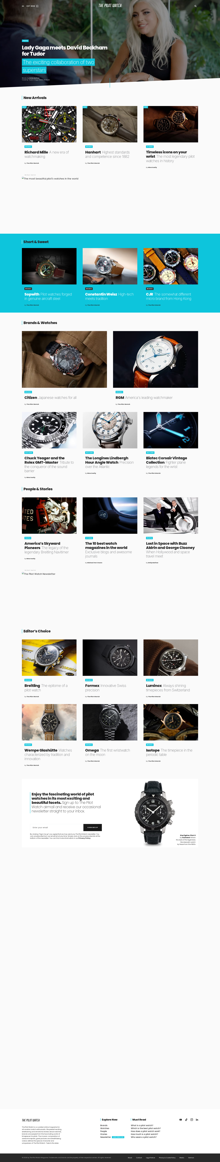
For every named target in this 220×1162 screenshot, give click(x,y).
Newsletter (111, 1137)
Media (182, 1157)
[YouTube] (180, 1119)
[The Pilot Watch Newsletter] (110, 595)
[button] (22, 6)
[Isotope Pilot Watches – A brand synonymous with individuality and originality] (170, 722)
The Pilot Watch (110, 6)
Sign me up (92, 827)
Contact (139, 1157)
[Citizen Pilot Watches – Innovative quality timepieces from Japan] (64, 359)
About (130, 1157)
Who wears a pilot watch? (143, 1137)
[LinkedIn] (197, 1119)
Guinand (186, 837)
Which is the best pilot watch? (146, 1128)
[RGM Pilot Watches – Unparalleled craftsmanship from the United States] (155, 359)
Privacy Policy (84, 838)
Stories (150, 147)
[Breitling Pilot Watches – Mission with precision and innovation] (49, 657)
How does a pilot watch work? (145, 1131)
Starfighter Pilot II (188, 835)
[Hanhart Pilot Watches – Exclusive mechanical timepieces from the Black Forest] (110, 124)
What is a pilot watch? (142, 1125)
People (25, 41)
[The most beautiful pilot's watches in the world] (110, 199)
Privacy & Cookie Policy (167, 1157)
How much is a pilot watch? (144, 1134)
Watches (28, 453)
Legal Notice (150, 1157)
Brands (28, 147)
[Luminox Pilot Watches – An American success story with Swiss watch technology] (170, 657)
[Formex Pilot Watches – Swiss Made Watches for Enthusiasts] (110, 657)
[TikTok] (186, 1119)
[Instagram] (191, 1119)
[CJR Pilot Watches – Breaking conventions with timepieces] (170, 266)
